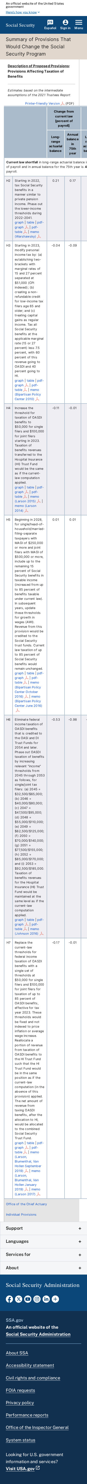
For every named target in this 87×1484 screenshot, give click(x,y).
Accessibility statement (30, 1365)
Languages (17, 1241)
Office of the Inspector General (37, 1427)
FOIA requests (20, 1390)
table (30, 222)
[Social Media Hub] (55, 1300)
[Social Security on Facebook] (9, 1300)
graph (19, 222)
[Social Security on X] (18, 1300)
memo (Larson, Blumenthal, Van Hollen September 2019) (28, 1161)
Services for (18, 1254)
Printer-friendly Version (42, 103)
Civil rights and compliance (33, 1377)
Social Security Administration (38, 1334)
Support (14, 1228)
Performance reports (27, 1415)
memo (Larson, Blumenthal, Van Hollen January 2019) (27, 1180)
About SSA (17, 1352)
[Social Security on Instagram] (37, 1300)
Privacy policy (20, 1402)
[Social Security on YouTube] (27, 1300)
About (12, 1267)
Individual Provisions (21, 1214)
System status (20, 1440)
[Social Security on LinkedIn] (46, 1300)
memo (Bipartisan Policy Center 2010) (28, 394)
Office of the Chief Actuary (26, 1204)
